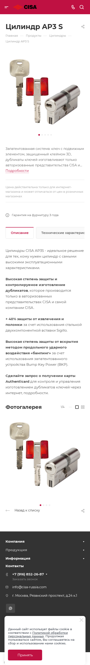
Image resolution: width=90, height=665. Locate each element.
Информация (18, 558)
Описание (20, 233)
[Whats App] (10, 608)
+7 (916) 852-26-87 (28, 574)
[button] (39, 135)
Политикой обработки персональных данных (38, 634)
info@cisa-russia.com (29, 587)
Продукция (16, 550)
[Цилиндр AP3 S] (45, 92)
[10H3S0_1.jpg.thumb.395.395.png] (45, 455)
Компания (15, 541)
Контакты (15, 566)
